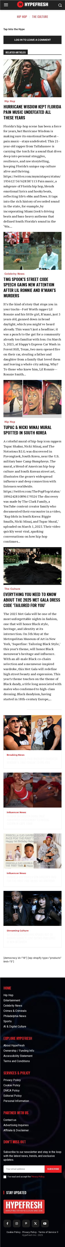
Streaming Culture (18, 931)
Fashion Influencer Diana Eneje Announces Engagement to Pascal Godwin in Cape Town (28, 820)
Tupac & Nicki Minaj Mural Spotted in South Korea (27, 430)
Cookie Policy (14, 1232)
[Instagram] (16, 1223)
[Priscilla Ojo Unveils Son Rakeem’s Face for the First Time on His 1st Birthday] (32, 850)
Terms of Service (47, 1232)
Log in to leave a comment (32, 39)
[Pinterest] (26, 1223)
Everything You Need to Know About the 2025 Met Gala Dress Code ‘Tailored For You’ (31, 599)
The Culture (40, 17)
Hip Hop (22, 17)
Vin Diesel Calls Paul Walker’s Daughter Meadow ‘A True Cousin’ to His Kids (32, 761)
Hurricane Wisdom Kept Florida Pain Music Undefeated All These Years (32, 111)
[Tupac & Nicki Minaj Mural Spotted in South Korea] (32, 399)
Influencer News (16, 812)
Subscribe (53, 1169)
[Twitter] (35, 1223)
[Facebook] (7, 1223)
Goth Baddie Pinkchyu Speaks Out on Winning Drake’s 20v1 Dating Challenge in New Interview (31, 938)
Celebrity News (15, 273)
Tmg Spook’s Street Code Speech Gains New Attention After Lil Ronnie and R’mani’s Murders (29, 287)
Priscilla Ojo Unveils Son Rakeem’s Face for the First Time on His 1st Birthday (31, 879)
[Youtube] (45, 1223)
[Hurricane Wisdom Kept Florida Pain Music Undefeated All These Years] (32, 78)
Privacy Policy (37, 1176)
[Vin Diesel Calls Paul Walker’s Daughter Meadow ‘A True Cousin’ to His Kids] (32, 732)
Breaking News (15, 755)
